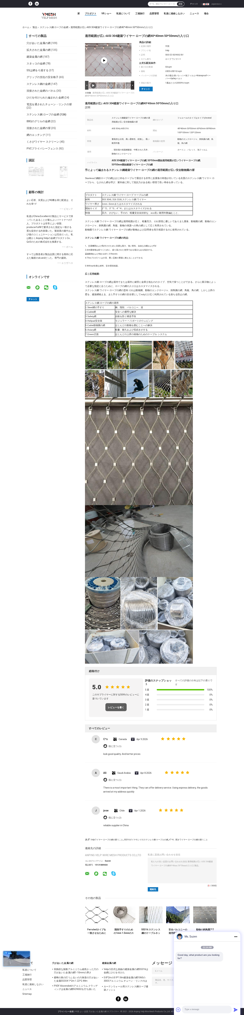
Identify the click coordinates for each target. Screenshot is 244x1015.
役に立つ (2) (115, 817)
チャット (194, 4)
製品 (35, 27)
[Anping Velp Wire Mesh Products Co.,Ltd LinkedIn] (37, 4)
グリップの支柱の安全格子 (42, 77)
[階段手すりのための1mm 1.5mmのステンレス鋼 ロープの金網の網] (123, 915)
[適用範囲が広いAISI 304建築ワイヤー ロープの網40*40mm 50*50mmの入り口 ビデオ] (104, 60)
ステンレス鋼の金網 (38, 84)
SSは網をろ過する (37, 70)
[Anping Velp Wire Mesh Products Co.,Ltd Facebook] (30, 4)
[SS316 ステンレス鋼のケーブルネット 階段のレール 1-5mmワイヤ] (151, 915)
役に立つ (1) (115, 746)
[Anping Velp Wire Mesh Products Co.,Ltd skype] (57, 287)
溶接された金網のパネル (41, 90)
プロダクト (90, 13)
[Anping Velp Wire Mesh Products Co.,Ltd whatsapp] (39, 287)
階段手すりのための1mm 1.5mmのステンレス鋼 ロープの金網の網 (124, 931)
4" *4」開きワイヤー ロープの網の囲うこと (188, 839)
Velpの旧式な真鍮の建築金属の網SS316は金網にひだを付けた (126, 971)
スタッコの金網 (36, 63)
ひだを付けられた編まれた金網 (45, 97)
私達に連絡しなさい (174, 13)
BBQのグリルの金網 (38, 121)
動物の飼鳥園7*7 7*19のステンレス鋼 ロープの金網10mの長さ (205, 931)
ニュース (194, 13)
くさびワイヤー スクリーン (43, 141)
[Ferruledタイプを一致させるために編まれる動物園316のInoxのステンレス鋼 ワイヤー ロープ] (96, 915)
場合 (206, 13)
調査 (181, 4)
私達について (123, 13)
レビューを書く (116, 707)
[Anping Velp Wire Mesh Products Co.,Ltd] (49, 14)
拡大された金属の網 (38, 49)
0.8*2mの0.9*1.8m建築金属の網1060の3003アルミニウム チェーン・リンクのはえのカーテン (125, 979)
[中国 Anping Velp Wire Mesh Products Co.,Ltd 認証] (36, 172)
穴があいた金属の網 (38, 43)
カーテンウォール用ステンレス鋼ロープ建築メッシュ (126, 988)
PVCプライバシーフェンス (42, 148)
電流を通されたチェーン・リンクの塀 (49, 104)
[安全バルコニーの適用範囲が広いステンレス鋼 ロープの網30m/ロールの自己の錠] (178, 915)
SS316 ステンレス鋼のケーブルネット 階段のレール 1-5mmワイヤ (151, 931)
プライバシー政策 (66, 1011)
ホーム (25, 27)
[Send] (235, 1009)
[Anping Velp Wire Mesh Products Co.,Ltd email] (31, 287)
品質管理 (154, 13)
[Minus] (236, 937)
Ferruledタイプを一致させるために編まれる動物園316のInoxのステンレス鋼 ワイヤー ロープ (96, 931)
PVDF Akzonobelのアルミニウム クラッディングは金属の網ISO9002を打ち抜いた (76, 987)
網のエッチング (36, 134)
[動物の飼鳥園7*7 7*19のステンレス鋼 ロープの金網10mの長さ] (205, 915)
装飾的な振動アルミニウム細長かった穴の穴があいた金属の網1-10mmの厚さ (76, 971)
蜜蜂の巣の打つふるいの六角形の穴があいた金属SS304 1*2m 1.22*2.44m (76, 979)
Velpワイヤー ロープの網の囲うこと (107, 839)
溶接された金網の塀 (38, 128)
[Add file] (178, 1009)
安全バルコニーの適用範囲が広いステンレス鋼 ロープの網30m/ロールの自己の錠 (178, 931)
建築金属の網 (34, 56)
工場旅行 (140, 13)
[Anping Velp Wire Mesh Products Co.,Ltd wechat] (48, 287)
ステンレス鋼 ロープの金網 (54, 27)
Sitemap (27, 994)
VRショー (106, 13)
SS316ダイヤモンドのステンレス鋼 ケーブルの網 (146, 839)
